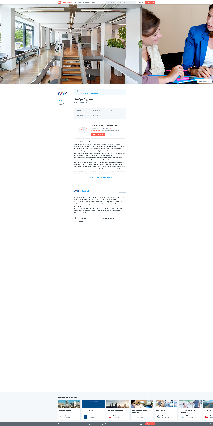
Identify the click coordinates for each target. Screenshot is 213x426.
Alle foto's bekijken (204, 81)
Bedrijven (100, 2)
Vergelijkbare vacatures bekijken (88, 93)
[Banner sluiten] (123, 124)
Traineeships (86, 2)
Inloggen (140, 2)
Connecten (122, 191)
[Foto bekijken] (71, 44)
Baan (76, 102)
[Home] (65, 2)
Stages (94, 2)
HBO (77, 117)
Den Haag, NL (83, 102)
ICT (110, 112)
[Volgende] (154, 397)
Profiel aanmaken (98, 134)
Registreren (150, 2)
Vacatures (78, 2)
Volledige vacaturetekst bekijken (99, 177)
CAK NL (60, 100)
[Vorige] (151, 397)
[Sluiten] (211, 424)
